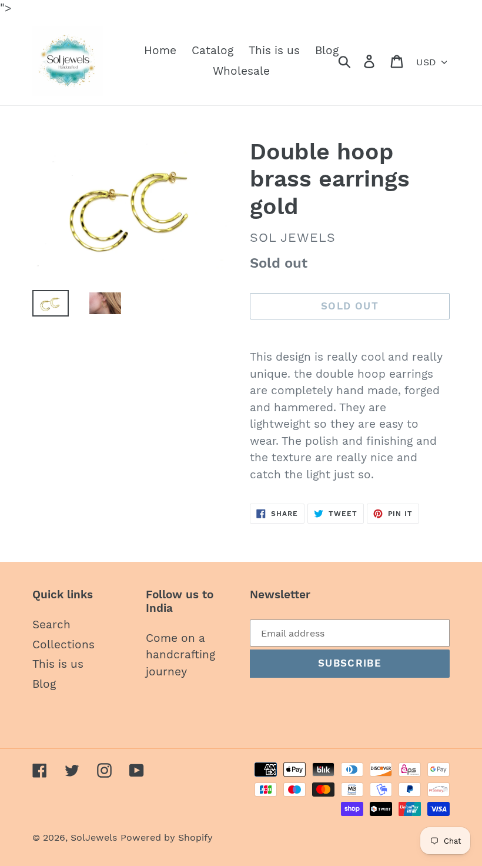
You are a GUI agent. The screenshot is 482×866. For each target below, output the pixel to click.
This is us (57, 664)
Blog (44, 684)
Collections (63, 644)
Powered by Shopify (166, 837)
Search (51, 624)
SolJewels (94, 837)
